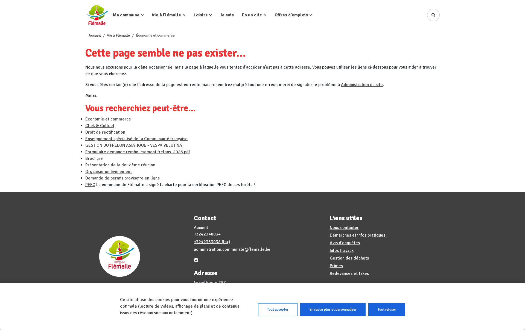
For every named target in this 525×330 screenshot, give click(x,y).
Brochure (94, 158)
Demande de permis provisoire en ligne (122, 178)
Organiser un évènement (108, 171)
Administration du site (362, 84)
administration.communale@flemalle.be (232, 249)
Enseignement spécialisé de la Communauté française (136, 139)
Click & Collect (99, 125)
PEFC (90, 184)
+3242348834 (207, 234)
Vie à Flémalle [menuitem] (166, 15)
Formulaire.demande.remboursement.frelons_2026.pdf (137, 152)
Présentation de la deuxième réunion (120, 165)
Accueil (95, 35)
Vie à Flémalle (118, 35)
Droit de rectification (105, 132)
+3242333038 (207, 241)
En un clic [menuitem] (252, 15)
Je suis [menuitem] (227, 15)
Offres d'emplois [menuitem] (291, 15)
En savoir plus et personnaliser (333, 309)
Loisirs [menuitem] (201, 15)
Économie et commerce (108, 119)
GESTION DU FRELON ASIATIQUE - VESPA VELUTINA (133, 145)
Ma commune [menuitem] (126, 15)
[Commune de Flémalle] (97, 14)
